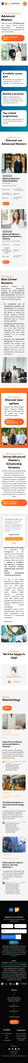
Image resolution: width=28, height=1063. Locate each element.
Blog (7, 1038)
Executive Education (21, 1033)
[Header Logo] (10, 3)
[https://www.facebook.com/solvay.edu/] (12, 1049)
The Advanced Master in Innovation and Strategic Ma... (13, 805)
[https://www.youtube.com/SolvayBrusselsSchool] (15, 1049)
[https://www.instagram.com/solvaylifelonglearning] (19, 1049)
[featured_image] (14, 721)
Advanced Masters (7, 731)
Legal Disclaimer (14, 1051)
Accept (14, 538)
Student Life (5, 737)
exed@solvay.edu (14, 1006)
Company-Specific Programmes (21, 1039)
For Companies (7, 1040)
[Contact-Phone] (9, 682)
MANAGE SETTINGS (14, 534)
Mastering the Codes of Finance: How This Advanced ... (12, 865)
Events (7, 1035)
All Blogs (7, 708)
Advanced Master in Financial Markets (11, 734)
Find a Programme (7, 1033)
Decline (14, 543)
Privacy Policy (12, 528)
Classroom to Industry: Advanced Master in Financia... (12, 744)
